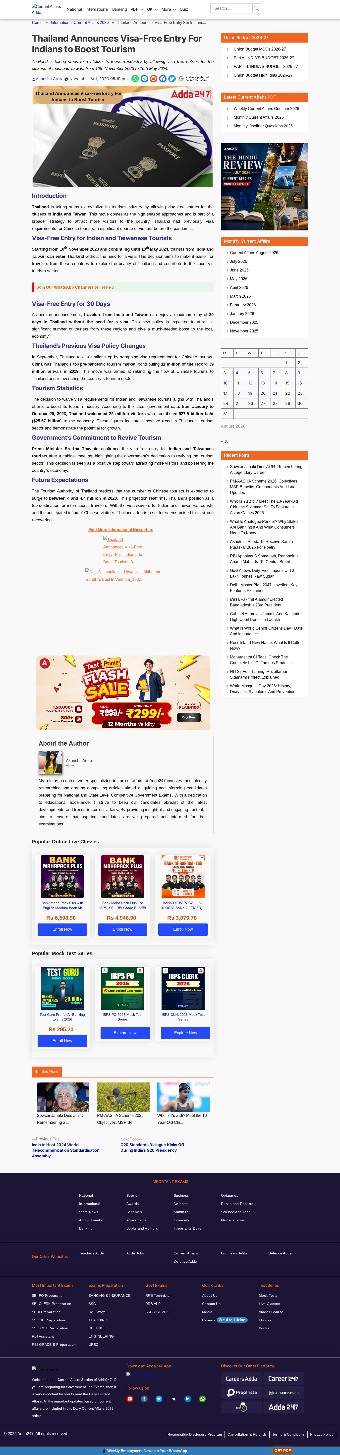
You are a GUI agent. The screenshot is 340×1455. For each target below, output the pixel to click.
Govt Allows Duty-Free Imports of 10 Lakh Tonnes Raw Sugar (262, 573)
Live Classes (269, 1304)
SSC (92, 1304)
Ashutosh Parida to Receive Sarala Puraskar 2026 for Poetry (261, 544)
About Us (209, 1295)
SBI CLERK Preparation (51, 1304)
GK (150, 9)
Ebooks (265, 1320)
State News (88, 1212)
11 (237, 382)
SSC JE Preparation (48, 1320)
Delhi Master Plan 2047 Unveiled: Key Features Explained (263, 588)
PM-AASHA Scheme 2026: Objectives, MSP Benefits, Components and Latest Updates (264, 487)
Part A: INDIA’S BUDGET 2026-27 (264, 58)
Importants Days (187, 1228)
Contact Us (211, 1304)
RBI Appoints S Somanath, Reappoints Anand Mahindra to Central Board (264, 559)
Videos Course (271, 1312)
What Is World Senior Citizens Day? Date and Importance (266, 631)
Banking (119, 9)
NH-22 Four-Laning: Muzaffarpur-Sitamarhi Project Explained (259, 674)
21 (275, 393)
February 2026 (243, 305)
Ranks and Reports (237, 1204)
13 (263, 382)
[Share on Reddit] (153, 78)
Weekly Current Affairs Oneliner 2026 (266, 109)
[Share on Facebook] (163, 78)
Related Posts (46, 1072)
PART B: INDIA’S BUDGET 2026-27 (266, 66)
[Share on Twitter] (172, 78)
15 (287, 382)
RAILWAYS (97, 1312)
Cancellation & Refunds (247, 1434)
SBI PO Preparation (48, 1295)
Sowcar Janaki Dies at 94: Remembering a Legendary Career (266, 470)
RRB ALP (153, 1304)
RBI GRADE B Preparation (54, 1345)
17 (225, 393)
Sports (131, 1195)
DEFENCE (97, 1328)
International (97, 9)
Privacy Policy (321, 1434)
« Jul (225, 441)
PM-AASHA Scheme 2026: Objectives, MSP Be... (121, 1119)
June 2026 (239, 270)
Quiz (184, 9)
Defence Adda (185, 1261)
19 (250, 393)
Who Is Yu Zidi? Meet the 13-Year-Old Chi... (182, 1119)
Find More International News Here (120, 530)
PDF (134, 9)
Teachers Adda (91, 1253)
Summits (181, 1212)
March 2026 (240, 296)
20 (263, 393)
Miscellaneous (233, 1220)
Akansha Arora (49, 78)
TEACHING (98, 1320)
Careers (224, 1320)
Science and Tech (236, 1212)
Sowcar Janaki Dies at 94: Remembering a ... (60, 1119)
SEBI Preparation (46, 1312)
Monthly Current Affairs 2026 (259, 117)
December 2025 (244, 322)
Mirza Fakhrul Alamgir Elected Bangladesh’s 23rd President (256, 602)
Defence (181, 1204)
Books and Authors (142, 1228)
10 (225, 382)
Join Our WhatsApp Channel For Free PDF (77, 287)
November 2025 (244, 331)
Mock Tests (268, 1295)
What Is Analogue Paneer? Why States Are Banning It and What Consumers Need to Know (264, 527)
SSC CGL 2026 (157, 1312)
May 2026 (238, 279)
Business (181, 1195)
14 (275, 382)
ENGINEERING (101, 1336)
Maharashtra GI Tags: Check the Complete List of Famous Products (260, 660)
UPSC (94, 1345)
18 (238, 393)
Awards (132, 1204)
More (166, 9)
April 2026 (239, 287)
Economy (181, 1220)
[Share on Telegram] (144, 78)
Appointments (90, 1220)
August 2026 (254, 253)
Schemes (134, 1212)
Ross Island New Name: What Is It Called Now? (266, 645)
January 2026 (242, 314)
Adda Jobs (135, 1253)
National (74, 9)
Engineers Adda (234, 1253)
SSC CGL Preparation (50, 1328)
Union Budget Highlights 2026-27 (263, 75)
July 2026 (238, 261)
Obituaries (229, 1195)
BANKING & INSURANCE (109, 1295)
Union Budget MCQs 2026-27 (260, 49)
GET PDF (283, 1451)
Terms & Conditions (288, 1434)
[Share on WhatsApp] (135, 78)
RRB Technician (158, 1295)
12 (250, 382)
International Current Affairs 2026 (80, 22)
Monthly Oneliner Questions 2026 (263, 126)
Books (264, 1328)
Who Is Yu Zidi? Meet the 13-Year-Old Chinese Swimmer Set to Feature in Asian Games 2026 (264, 507)
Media (207, 1312)
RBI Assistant (43, 1336)
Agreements (136, 1220)
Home (37, 22)
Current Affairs (186, 1253)
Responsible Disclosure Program (195, 1434)
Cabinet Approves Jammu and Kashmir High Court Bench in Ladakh (264, 617)
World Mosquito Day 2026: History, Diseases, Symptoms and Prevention (262, 689)
